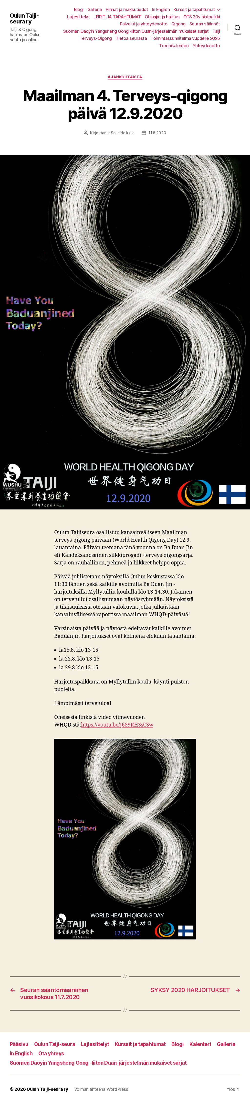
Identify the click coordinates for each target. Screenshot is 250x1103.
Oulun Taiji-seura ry (24, 18)
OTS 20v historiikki (201, 16)
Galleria (94, 9)
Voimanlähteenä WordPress (101, 1089)
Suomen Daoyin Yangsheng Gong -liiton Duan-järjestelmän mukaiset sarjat (135, 31)
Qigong (178, 23)
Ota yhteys (51, 1053)
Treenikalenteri (174, 45)
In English (161, 9)
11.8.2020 (157, 132)
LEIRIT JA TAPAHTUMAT (117, 16)
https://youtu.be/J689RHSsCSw (117, 725)
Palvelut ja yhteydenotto (143, 23)
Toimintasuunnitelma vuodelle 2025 (185, 38)
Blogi (78, 9)
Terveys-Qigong (96, 38)
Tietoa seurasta (131, 38)
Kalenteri (200, 1044)
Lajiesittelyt (78, 16)
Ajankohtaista (125, 77)
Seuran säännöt (204, 23)
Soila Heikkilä (123, 132)
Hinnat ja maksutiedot (127, 9)
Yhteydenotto (206, 45)
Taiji (216, 31)
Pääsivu (19, 1044)
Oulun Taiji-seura (54, 1044)
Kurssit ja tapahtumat (194, 9)
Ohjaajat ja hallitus (162, 16)
